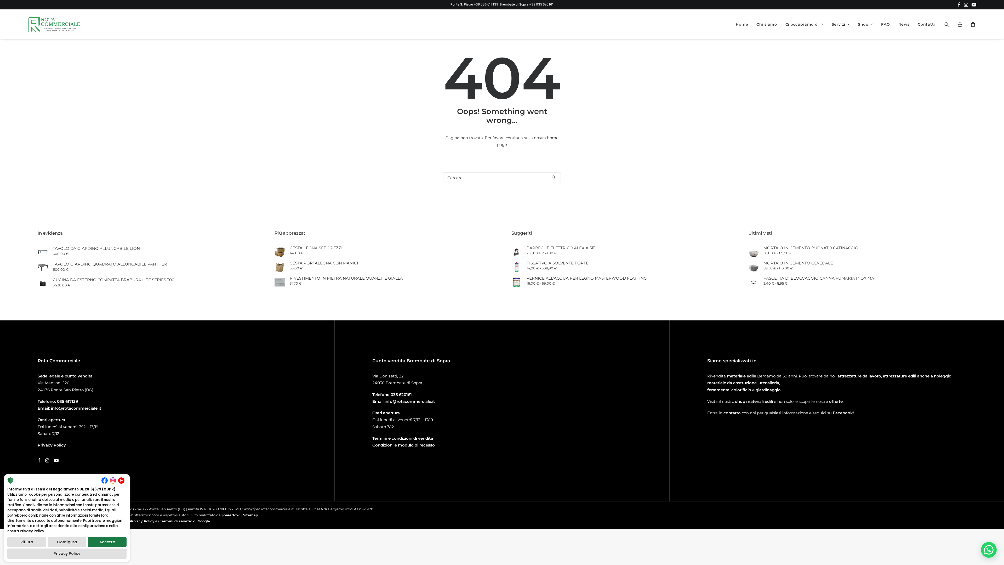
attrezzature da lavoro (859, 376)
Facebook (843, 412)
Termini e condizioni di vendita (402, 438)
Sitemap (250, 515)
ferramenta (718, 389)
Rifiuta (26, 542)
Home (742, 24)
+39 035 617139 (486, 4)
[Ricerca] (502, 177)
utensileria (768, 382)
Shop (863, 24)
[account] (962, 24)
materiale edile (741, 376)
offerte (836, 401)
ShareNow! (231, 515)
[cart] (972, 24)
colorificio (741, 389)
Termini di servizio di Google (185, 521)
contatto (732, 412)
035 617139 (67, 401)
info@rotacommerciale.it (76, 408)
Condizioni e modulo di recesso (403, 445)
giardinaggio (768, 389)
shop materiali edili (754, 401)
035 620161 (401, 394)
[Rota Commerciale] (54, 24)
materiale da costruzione (732, 382)
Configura (67, 542)
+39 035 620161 (541, 4)
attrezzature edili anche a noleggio (917, 376)
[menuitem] (959, 4)
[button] (959, 4)
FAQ (885, 24)
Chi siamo (766, 24)
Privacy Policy (142, 521)
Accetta (107, 542)
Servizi (838, 24)
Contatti (926, 24)
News (904, 24)
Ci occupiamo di (802, 24)
